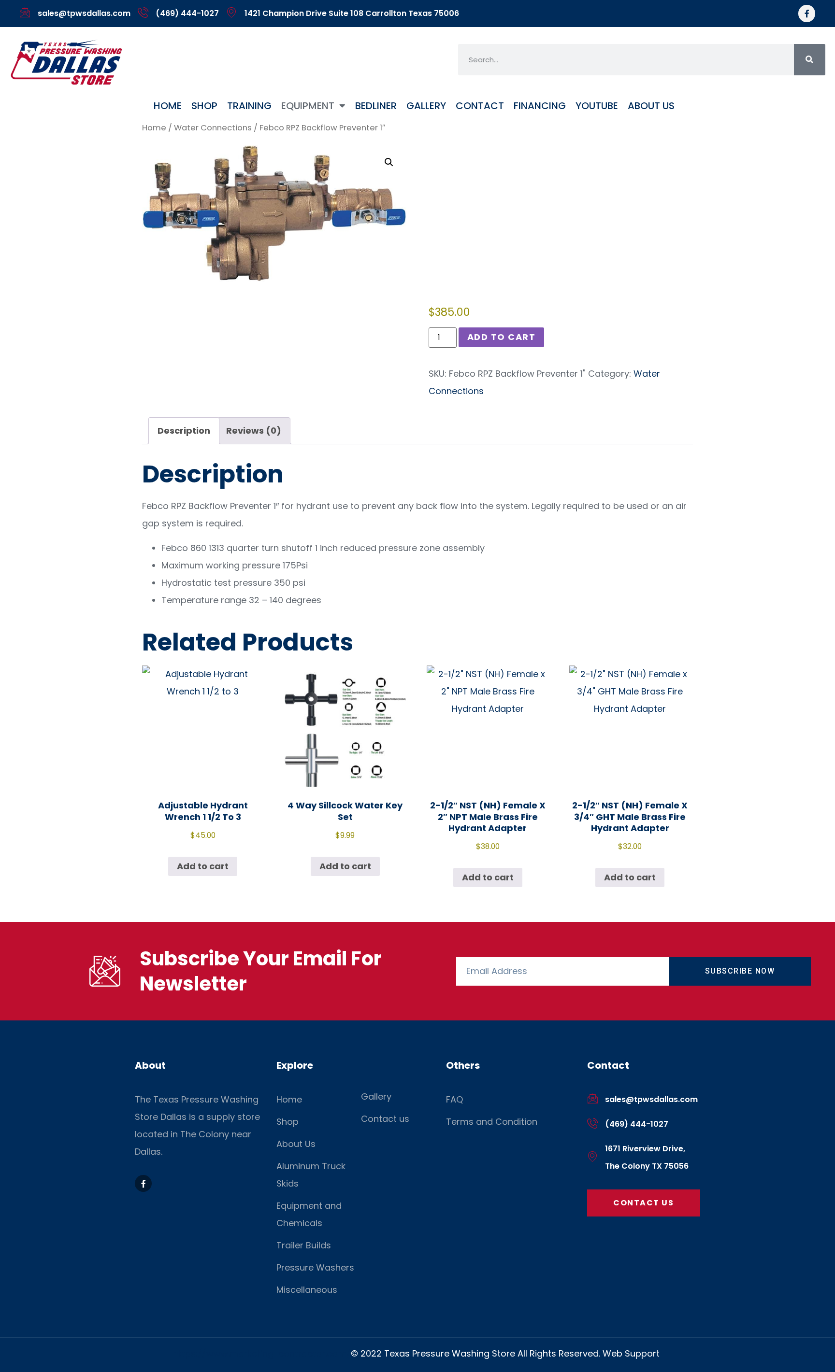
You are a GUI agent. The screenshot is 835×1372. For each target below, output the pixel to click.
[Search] (809, 59)
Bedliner (376, 106)
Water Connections (213, 127)
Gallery (426, 106)
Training (249, 106)
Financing (540, 106)
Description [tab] (184, 430)
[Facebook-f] (806, 13)
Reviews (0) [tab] (253, 430)
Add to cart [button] (203, 866)
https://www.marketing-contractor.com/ (262, 1353)
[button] (389, 162)
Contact (480, 106)
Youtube (597, 106)
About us (651, 106)
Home (168, 106)
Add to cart (501, 337)
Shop (204, 106)
